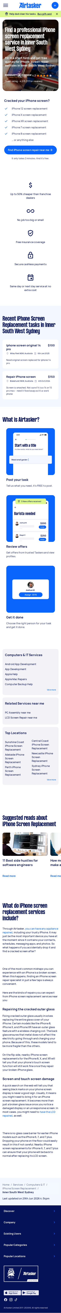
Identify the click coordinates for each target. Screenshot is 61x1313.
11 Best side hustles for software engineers (20, 862)
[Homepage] (30, 5)
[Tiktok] (16, 1299)
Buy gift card (45, 13)
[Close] (56, 14)
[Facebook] (6, 1300)
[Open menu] (6, 5)
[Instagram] (11, 1299)
